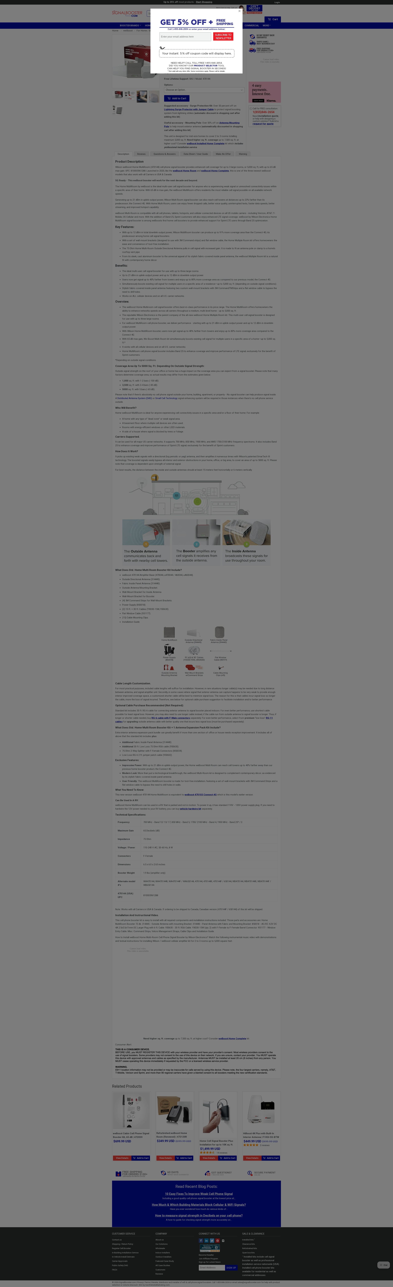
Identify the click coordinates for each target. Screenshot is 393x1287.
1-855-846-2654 (180, 29)
